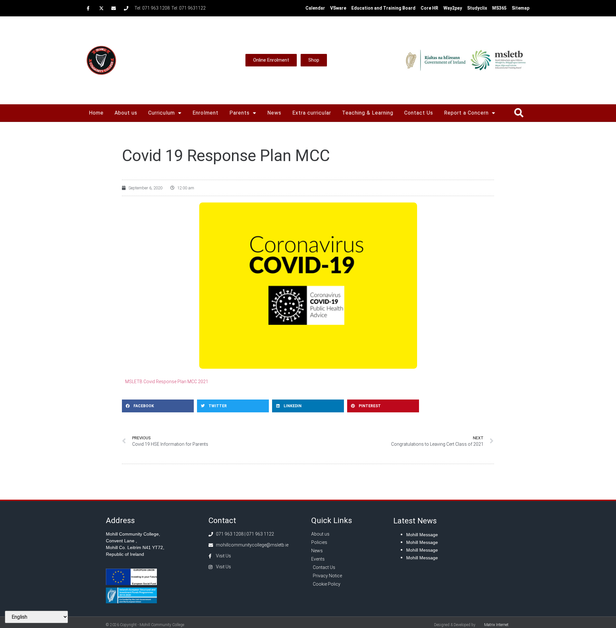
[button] (518, 113)
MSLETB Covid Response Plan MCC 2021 (166, 381)
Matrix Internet (496, 625)
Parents (239, 113)
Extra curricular (311, 113)
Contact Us (418, 113)
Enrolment (205, 113)
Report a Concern (466, 113)
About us (126, 113)
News (274, 113)
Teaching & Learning (367, 113)
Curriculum (161, 113)
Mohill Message (422, 534)
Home (96, 113)
